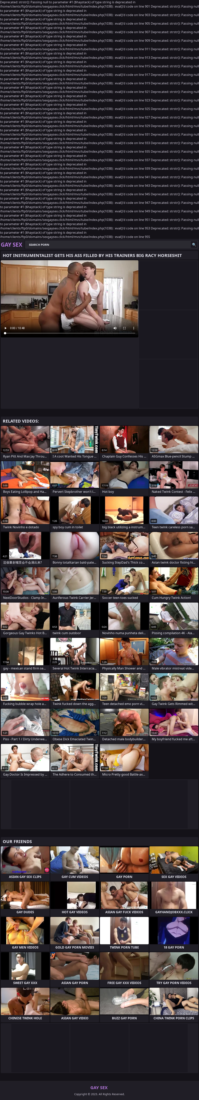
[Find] (194, 244)
